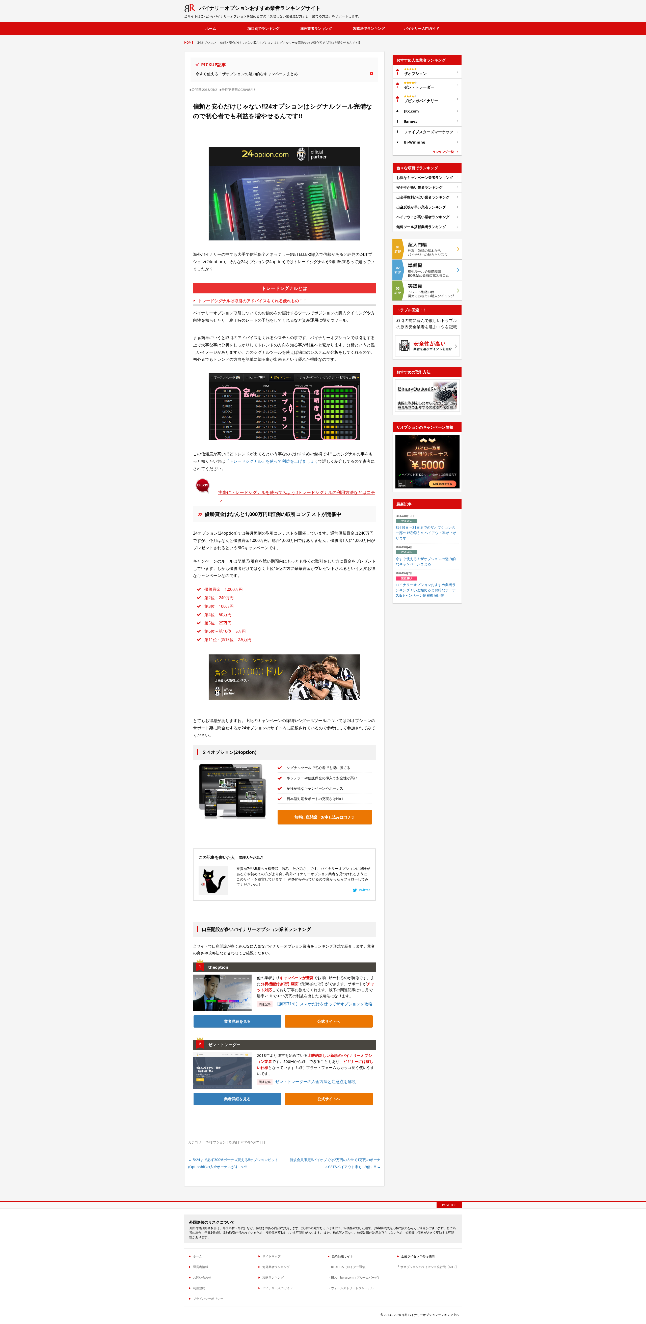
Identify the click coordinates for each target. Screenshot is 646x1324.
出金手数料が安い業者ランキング (422, 197)
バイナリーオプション (259, 8)
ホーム (210, 28)
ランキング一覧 (443, 151)
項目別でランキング (263, 28)
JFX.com (411, 111)
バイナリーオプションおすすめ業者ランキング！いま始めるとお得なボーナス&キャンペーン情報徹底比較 (426, 590)
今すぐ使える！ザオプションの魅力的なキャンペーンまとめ (247, 73)
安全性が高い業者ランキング (419, 187)
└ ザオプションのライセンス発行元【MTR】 (427, 1267)
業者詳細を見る (237, 1021)
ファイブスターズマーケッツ (428, 131)
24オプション (216, 1142)
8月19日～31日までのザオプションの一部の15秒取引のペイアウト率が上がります (426, 532)
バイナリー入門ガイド (421, 28)
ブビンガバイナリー (421, 100)
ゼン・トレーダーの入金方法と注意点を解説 (315, 1081)
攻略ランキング (273, 1277)
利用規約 (199, 1288)
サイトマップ (271, 1256)
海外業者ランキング (316, 28)
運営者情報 (200, 1267)
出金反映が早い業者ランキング (421, 207)
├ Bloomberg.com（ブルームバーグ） (354, 1277)
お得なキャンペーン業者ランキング (424, 177)
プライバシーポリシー (208, 1299)
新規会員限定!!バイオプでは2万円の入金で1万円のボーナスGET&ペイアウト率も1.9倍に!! (335, 1163)
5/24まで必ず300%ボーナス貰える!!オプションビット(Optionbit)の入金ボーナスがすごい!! (233, 1163)
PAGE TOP (449, 1205)
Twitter (364, 890)
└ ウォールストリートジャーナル (350, 1288)
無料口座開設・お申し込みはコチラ (324, 816)
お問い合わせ (202, 1277)
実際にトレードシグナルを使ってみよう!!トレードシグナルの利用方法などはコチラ (296, 496)
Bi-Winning (414, 142)
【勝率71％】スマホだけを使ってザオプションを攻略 (323, 1004)
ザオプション (415, 73)
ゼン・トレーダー (419, 87)
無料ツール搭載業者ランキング (421, 226)
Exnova (411, 121)
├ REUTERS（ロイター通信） (348, 1267)
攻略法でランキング (369, 28)
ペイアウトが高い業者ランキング (422, 216)
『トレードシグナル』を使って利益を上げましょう (271, 461)
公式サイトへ (328, 1021)
